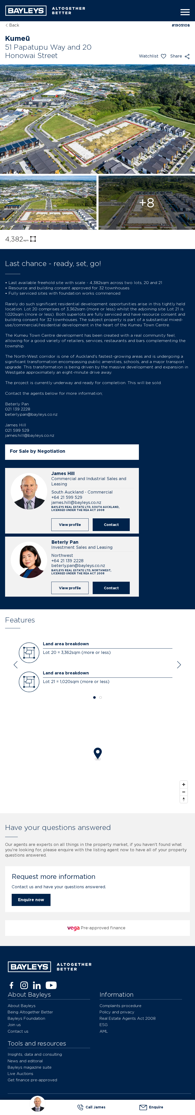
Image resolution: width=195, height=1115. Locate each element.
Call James (95, 1107)
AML (104, 1031)
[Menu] (183, 12)
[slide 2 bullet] (101, 698)
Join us (14, 1024)
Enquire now (31, 899)
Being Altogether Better (30, 1012)
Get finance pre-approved (32, 1080)
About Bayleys (22, 1005)
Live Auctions (20, 1073)
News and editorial (25, 1061)
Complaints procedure (120, 1005)
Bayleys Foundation (26, 1018)
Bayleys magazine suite (30, 1067)
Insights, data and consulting (35, 1054)
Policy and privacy (117, 1012)
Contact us (18, 1031)
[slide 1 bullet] (94, 698)
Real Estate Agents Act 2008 (128, 1018)
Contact (111, 524)
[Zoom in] (183, 784)
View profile (70, 524)
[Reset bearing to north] (183, 799)
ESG (104, 1024)
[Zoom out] (183, 792)
